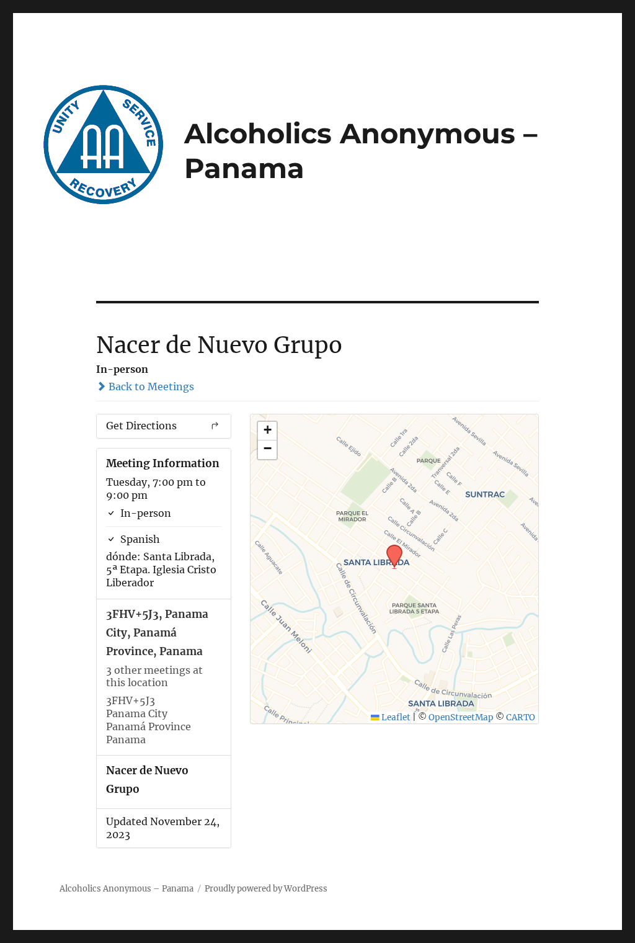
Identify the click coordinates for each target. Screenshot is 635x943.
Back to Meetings (150, 386)
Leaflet (395, 717)
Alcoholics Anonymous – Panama (126, 888)
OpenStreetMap (461, 717)
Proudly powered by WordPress (266, 888)
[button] (390, 548)
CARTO (520, 717)
